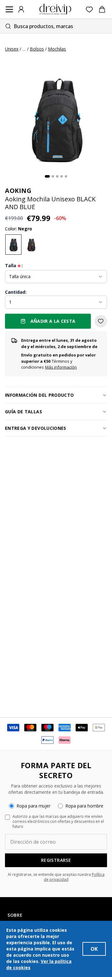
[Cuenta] (21, 9)
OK (94, 948)
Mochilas (57, 49)
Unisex (11, 49)
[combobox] (56, 26)
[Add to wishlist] (101, 321)
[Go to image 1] (47, 176)
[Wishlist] (89, 9)
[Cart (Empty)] (102, 9)
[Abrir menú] (9, 9)
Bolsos (37, 49)
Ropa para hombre (84, 806)
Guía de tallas (23, 412)
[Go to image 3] (57, 176)
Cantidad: (15, 292)
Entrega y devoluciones (35, 428)
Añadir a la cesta (53, 321)
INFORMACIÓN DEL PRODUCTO (39, 395)
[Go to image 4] (61, 176)
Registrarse (56, 860)
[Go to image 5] (66, 176)
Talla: (14, 266)
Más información (61, 367)
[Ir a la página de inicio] (55, 9)
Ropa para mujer (33, 806)
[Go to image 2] (53, 176)
